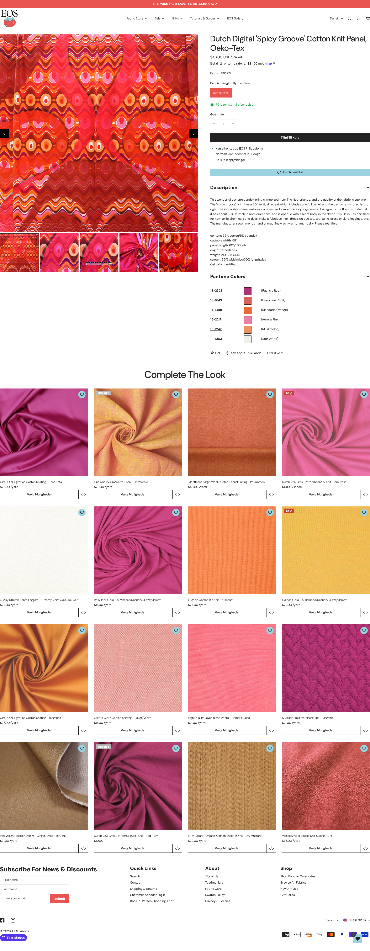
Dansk (334, 18)
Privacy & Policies (217, 901)
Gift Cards (287, 895)
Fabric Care (275, 353)
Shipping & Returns (143, 889)
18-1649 (216, 300)
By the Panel (221, 92)
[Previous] (4, 133)
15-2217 (215, 319)
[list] (99, 133)
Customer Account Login (147, 895)
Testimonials (214, 882)
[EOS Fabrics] (9, 18)
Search (135, 876)
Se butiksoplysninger (230, 160)
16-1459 (216, 310)
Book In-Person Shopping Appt (152, 901)
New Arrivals (289, 889)
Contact (135, 882)
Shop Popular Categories (297, 876)
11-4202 (216, 339)
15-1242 (216, 329)
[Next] (193, 133)
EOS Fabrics (20, 931)
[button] (137, 18)
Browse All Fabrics (293, 882)
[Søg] (349, 18)
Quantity (217, 114)
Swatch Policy (215, 895)
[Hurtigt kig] (83, 494)
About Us (211, 876)
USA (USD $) (357, 920)
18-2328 (216, 290)
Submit (59, 899)
